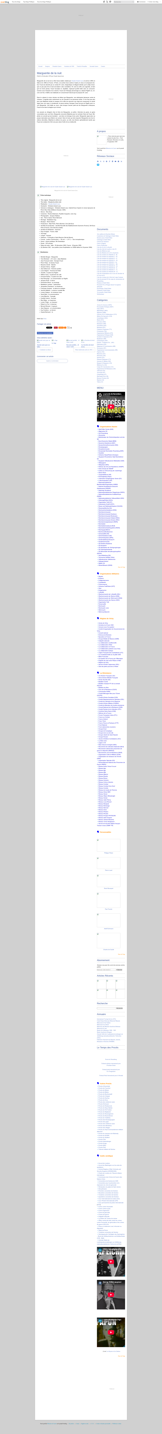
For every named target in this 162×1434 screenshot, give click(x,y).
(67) (101, 374)
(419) (101, 344)
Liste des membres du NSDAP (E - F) (107, 258)
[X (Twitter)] (107, 2)
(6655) (100, 308)
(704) (102, 331)
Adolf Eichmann (108, 928)
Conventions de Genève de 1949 (108, 1181)
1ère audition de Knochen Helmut (106, 234)
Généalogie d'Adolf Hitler (104, 239)
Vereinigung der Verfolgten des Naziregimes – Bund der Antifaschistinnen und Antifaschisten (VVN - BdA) (111, 1236)
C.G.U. (92, 1423)
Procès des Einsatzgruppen (107, 1119)
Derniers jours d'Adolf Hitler (104, 238)
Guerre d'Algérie (101, 243)
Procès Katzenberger (105, 1141)
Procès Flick (102, 1139)
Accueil (40, 66)
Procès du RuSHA (104, 1135)
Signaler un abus (85, 1423)
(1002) (101, 322)
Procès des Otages (104, 1127)
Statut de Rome (103, 1230)
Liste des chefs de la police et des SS (106, 249)
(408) (106, 346)
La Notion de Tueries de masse (108, 1218)
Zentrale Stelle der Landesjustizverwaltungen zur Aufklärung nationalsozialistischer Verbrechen (109, 1242)
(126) (102, 365)
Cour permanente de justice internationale (111, 1202)
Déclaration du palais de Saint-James (110, 1187)
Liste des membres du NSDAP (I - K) (107, 262)
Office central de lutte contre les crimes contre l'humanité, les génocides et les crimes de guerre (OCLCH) (110, 1222)
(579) (104, 337)
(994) (101, 323)
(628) (105, 335)
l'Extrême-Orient (111, 1065)
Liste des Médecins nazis (103, 251)
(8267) (105, 307)
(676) (105, 333)
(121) (105, 367)
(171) (104, 359)
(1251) (107, 314)
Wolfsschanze (100, 294)
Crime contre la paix (104, 1208)
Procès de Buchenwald (105, 1094)
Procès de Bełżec (104, 1092)
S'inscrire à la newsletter (45, 333)
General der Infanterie (103, 241)
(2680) (101, 312)
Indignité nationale (104, 1216)
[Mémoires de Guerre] (101, 140)
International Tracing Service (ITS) (106, 1019)
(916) (101, 325)
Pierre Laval (108, 870)
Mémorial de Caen (102, 1028)
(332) (100, 352)
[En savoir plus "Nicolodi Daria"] (111, 984)
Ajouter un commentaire (52, 361)
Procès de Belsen (104, 1090)
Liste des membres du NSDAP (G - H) (107, 260)
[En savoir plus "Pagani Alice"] (120, 984)
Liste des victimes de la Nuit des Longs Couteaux (110, 277)
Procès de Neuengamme (106, 1114)
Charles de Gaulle (108, 949)
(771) (104, 329)
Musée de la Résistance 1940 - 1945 (106, 1030)
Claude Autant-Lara (77, 81)
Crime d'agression (104, 1210)
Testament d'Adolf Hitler (103, 290)
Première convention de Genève (108, 1191)
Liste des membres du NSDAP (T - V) (107, 269)
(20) (103, 378)
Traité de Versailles (82, 66)
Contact (103, 66)
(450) (102, 340)
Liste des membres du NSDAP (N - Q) (107, 266)
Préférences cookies (116, 1423)
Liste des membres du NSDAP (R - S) (107, 268)
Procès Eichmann (104, 1104)
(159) (104, 363)
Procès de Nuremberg (111, 1059)
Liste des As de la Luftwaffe (104, 247)
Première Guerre (57, 66)
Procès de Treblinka (104, 1117)
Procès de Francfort (104, 1088)
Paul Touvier (108, 909)
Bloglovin (98, 164)
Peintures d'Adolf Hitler (103, 283)
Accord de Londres (104, 1163)
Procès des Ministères (105, 1125)
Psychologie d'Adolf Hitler (104, 288)
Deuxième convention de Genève (108, 1193)
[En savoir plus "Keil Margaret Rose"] (120, 993)
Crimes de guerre (104, 1214)
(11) (100, 382)
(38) (102, 376)
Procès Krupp (103, 1143)
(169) (104, 361)
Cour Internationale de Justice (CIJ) (109, 1198)
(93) (101, 370)
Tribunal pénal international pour (111, 1069)
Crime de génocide (104, 1212)
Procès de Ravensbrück (106, 1116)
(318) (101, 355)
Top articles (71, 1423)
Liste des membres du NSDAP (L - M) (107, 264)
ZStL (119, 1244)
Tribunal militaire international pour (111, 1063)
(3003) (102, 310)
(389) (107, 350)
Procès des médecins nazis (107, 1102)
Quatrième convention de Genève (109, 1197)
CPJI (98, 1204)
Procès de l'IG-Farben (105, 1110)
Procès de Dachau (104, 1098)
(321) (101, 353)
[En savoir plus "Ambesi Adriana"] (111, 993)
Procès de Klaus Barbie (105, 1108)
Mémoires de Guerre (111, 148)
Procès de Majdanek (105, 1112)
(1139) (104, 316)
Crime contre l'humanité (106, 1206)
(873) (101, 327)
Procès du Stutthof (104, 1137)
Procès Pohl (102, 1147)
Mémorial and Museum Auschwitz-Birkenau (108, 1026)
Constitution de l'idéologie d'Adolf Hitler (108, 236)
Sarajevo (47, 66)
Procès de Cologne (104, 1096)
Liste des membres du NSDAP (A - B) (107, 254)
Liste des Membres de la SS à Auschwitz (107, 253)
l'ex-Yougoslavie (111, 1071)
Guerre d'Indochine (102, 245)
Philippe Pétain (108, 853)
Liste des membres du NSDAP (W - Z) (107, 271)
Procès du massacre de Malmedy (108, 1133)
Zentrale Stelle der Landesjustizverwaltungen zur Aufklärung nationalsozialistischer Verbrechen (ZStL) (110, 1036)
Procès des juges (104, 1121)
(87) (101, 372)
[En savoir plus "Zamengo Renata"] (101, 984)
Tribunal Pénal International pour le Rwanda (111, 1075)
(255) (100, 357)
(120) (106, 368)
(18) (100, 380)
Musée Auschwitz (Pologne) (104, 1032)
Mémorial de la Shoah (103, 1024)
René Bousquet (108, 888)
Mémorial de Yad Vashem (103, 1023)
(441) (105, 342)
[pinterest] (110, 2)
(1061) (102, 318)
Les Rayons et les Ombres (113, 1351)
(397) (101, 348)
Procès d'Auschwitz (104, 1086)
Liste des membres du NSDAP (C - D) (107, 256)
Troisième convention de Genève (108, 1195)
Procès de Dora (103, 1100)
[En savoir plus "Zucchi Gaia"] (101, 993)
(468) (101, 338)
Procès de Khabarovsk (105, 1106)
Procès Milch (102, 1145)
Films (44, 318)
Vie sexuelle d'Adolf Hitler (104, 292)
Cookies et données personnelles (103, 1423)
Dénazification (103, 1189)
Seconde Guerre (94, 66)
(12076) (104, 305)
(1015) (100, 320)
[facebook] (104, 2)
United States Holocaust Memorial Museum (108, 1021)
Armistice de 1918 (69, 66)
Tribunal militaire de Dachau (107, 1149)
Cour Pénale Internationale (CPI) (108, 1200)
